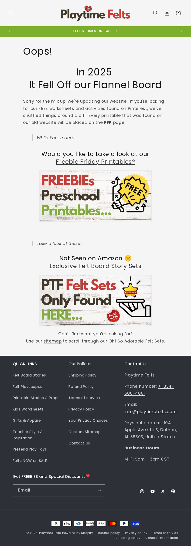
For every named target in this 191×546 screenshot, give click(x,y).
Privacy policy (136, 533)
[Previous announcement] (9, 31)
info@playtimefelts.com (150, 411)
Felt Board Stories (29, 375)
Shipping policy (128, 538)
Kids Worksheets (28, 409)
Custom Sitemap (84, 431)
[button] (10, 13)
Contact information (161, 538)
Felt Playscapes (27, 386)
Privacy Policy (81, 409)
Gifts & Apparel (27, 420)
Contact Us (79, 443)
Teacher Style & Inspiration (28, 435)
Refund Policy (81, 386)
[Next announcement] (181, 31)
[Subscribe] (99, 490)
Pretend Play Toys (30, 449)
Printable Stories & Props (36, 397)
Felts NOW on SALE (30, 460)
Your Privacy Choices (88, 420)
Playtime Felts (50, 533)
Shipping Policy (82, 375)
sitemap (53, 341)
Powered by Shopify (77, 533)
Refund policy (109, 533)
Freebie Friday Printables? (95, 162)
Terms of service (84, 397)
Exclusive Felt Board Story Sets (96, 266)
